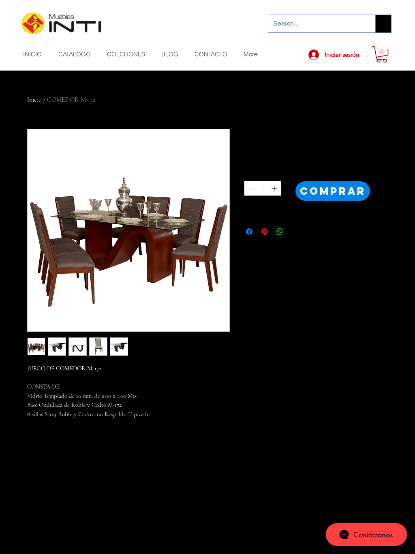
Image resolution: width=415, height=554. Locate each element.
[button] (381, 54)
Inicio (34, 100)
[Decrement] (250, 188)
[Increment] (275, 188)
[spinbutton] (262, 188)
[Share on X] (295, 231)
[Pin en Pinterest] (265, 231)
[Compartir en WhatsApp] (280, 231)
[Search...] (383, 23)
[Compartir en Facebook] (249, 231)
